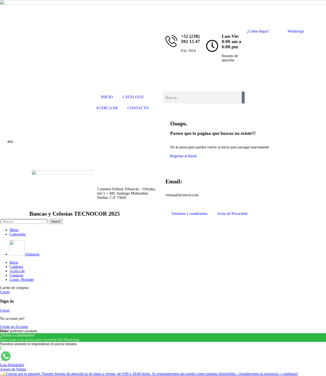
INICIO (107, 97)
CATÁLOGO (133, 97)
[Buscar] (243, 98)
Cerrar (5, 292)
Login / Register (22, 280)
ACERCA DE (107, 108)
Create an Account (14, 327)
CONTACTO (138, 108)
